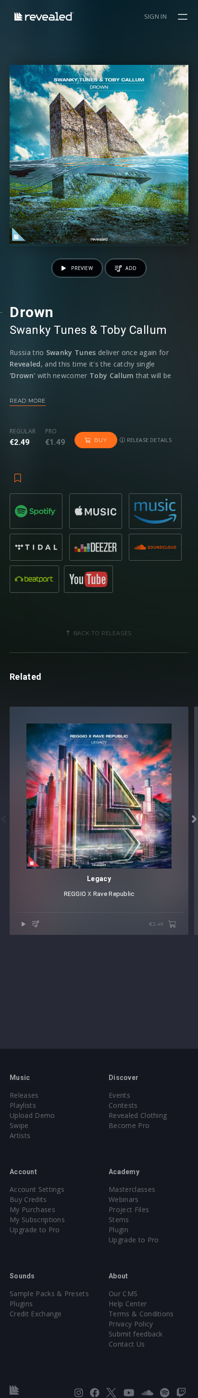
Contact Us (127, 1344)
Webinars (124, 1199)
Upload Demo (32, 1115)
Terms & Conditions (141, 1313)
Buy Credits (28, 1199)
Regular (23, 431)
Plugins (21, 1303)
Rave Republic (113, 893)
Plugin (118, 1229)
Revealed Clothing (138, 1115)
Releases (24, 1095)
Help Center (128, 1303)
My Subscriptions (37, 1219)
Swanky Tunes (48, 330)
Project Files (129, 1209)
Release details (148, 439)
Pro (51, 431)
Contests (123, 1105)
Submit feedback (136, 1333)
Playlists (23, 1105)
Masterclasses (132, 1189)
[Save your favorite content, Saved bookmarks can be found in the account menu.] (18, 473)
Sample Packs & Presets (49, 1293)
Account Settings (37, 1189)
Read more (28, 400)
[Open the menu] (183, 17)
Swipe (19, 1125)
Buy (100, 440)
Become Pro (129, 1125)
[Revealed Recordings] (44, 16)
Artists (20, 1135)
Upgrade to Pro (35, 1229)
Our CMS (123, 1293)
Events (119, 1095)
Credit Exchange (36, 1313)
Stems (119, 1219)
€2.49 (156, 924)
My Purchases (32, 1209)
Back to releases (103, 633)
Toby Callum (133, 330)
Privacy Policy (131, 1323)
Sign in (155, 16)
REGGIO (75, 893)
